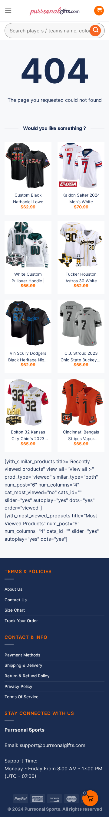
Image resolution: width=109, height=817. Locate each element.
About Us (13, 589)
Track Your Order (21, 620)
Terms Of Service (21, 696)
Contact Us (16, 599)
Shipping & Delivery (23, 665)
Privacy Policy (18, 686)
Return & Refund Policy (27, 675)
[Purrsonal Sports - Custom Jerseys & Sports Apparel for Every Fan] (54, 10)
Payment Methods (22, 655)
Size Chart (15, 610)
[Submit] (95, 30)
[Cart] (99, 11)
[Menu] (8, 10)
